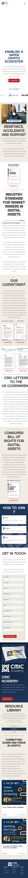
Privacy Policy (22, 870)
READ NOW (13, 186)
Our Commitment (6, 870)
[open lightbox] (14, 113)
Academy (14, 869)
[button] (25, 4)
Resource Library (14, 871)
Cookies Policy (22, 873)
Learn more (7, 699)
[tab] (14, 726)
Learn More (14, 80)
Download (8, 342)
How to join (6, 872)
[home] (5, 4)
